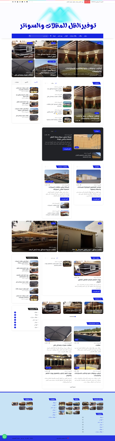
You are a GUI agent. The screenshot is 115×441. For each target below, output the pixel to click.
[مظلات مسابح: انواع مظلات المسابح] (67, 104)
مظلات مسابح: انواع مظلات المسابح (54, 105)
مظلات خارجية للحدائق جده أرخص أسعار (46, 55)
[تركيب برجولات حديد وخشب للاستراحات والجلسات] (80, 59)
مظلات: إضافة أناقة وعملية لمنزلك (54, 120)
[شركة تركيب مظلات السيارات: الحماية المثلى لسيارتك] (46, 68)
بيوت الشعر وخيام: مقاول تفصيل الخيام (24, 55)
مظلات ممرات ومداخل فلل (24, 74)
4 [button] (71, 316)
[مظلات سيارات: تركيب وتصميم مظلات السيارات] (64, 213)
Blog (100, 223)
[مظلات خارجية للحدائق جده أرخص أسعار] (46, 50)
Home (31, 438)
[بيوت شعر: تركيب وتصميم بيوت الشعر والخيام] (67, 264)
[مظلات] (76, 404)
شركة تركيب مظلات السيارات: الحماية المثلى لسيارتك (72, 1)
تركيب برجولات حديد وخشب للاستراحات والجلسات (83, 69)
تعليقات (17, 82)
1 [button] (75, 316)
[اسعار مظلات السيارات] (69, 412)
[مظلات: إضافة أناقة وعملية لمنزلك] (67, 120)
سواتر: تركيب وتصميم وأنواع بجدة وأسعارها (83, 156)
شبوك (54, 35)
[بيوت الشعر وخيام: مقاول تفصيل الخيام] (23, 50)
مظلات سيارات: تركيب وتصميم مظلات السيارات (52, 214)
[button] (4, 436)
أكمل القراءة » (67, 149)
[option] (57, 59)
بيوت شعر (60, 35)
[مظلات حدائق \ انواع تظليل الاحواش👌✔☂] (67, 112)
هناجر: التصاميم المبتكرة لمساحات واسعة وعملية (89, 188)
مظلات (80, 35)
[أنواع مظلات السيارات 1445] (64, 205)
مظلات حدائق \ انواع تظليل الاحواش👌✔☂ (54, 113)
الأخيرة (36, 82)
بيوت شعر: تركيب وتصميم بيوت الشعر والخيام (53, 264)
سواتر (85, 35)
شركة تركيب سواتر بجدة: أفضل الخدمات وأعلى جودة (61, 138)
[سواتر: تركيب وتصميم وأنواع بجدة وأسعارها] (96, 155)
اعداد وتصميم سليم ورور (62, 438)
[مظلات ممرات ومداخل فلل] (23, 68)
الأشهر (26, 82)
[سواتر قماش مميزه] (62, 413)
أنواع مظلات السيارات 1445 (53, 206)
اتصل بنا (27, 438)
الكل (56, 83)
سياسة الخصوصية (16, 438)
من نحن (22, 438)
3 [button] (72, 316)
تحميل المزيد (72, 387)
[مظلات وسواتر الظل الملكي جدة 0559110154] (57, 19)
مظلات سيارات (73, 35)
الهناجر (66, 35)
